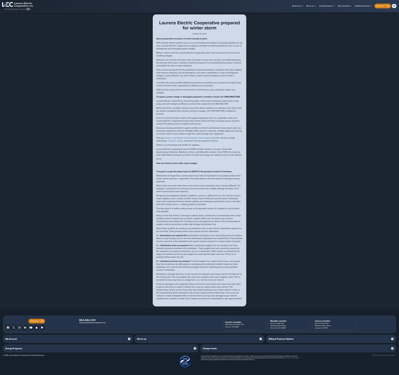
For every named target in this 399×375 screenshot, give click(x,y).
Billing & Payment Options (281, 338)
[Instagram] (19, 327)
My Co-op (310, 6)
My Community (344, 6)
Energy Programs (326, 6)
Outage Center (210, 348)
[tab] (67, 338)
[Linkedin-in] (25, 327)
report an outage (175, 140)
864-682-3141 (87, 320)
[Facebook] (8, 327)
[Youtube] (30, 327)
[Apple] (36, 327)
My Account (296, 6)
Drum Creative (388, 355)
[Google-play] (42, 327)
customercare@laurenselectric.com (92, 322)
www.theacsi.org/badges (291, 358)
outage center (170, 137)
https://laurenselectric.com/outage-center (197, 137)
